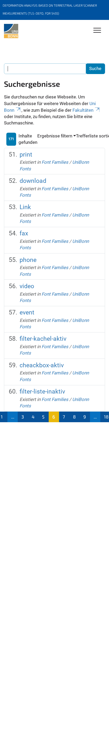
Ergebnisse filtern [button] (54, 136)
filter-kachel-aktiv (43, 338)
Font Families (55, 162)
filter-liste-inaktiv (42, 391)
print (26, 154)
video (27, 286)
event (27, 312)
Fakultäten (82, 110)
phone (28, 260)
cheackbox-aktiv (42, 365)
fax (24, 233)
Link (25, 207)
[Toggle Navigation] (97, 30)
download (33, 180)
